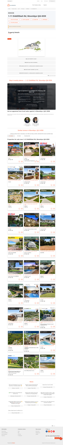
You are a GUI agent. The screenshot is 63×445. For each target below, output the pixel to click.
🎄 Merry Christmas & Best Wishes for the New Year (15, 393)
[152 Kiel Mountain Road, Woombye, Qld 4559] (15, 339)
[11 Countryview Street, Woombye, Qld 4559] (31, 268)
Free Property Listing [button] (36, 5)
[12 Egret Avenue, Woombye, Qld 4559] (47, 150)
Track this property (14, 22)
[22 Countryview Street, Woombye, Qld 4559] (47, 244)
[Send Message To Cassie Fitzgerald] (38, 256)
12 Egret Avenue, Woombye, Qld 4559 (46, 156)
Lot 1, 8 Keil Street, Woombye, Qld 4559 (47, 274)
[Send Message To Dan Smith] (38, 185)
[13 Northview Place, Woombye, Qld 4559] (31, 315)
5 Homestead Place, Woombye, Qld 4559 (14, 274)
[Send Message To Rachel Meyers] (22, 256)
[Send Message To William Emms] (54, 327)
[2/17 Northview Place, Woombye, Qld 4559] (47, 339)
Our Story (19, 434)
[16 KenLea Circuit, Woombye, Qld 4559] (15, 174)
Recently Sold (27, 135)
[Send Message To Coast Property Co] (54, 279)
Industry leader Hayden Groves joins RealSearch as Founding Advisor (31, 393)
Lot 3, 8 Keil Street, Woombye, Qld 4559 (14, 298)
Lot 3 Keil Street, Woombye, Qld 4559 (46, 227)
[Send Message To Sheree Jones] (22, 161)
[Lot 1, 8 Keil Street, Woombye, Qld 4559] (47, 268)
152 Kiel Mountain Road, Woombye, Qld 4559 (14, 346)
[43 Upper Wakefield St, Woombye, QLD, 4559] (47, 315)
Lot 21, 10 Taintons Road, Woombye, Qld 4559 (14, 204)
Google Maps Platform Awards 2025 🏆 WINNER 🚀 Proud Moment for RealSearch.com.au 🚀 (15, 402)
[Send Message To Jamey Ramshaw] (54, 185)
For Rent (19, 135)
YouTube (51, 431)
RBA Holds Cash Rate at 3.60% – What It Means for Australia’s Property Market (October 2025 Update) (47, 393)
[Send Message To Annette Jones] (54, 232)
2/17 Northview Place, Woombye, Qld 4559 (47, 345)
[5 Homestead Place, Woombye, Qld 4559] (15, 268)
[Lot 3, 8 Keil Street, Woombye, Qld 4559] (15, 292)
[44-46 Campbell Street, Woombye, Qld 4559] (31, 221)
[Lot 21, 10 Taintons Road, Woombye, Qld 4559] (15, 197)
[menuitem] (36, 5)
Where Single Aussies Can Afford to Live (15, 410)
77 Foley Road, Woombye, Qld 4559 (30, 369)
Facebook (47, 431)
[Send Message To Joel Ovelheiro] (38, 303)
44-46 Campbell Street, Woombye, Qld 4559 (31, 227)
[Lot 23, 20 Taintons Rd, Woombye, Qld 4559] (47, 362)
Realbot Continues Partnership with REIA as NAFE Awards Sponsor (31, 385)
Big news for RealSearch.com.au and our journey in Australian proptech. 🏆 (15, 385)
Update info (36, 19)
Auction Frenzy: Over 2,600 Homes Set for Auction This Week (47, 402)
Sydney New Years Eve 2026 (47, 384)
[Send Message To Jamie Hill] (38, 327)
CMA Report (45, 19)
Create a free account (34, 105)
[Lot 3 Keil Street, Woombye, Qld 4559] (47, 221)
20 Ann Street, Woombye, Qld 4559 (29, 156)
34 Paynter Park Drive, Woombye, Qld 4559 (47, 180)
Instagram (54, 431)
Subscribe (57, 438)
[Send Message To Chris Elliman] (22, 232)
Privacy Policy (4, 431)
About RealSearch (4, 434)
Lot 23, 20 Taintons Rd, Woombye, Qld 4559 (47, 369)
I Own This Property (14, 19)
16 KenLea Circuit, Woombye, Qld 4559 (14, 180)
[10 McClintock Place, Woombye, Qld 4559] (47, 292)
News (19, 431)
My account (37, 431)
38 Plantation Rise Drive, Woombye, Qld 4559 (30, 299)
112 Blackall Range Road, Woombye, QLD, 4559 (15, 369)
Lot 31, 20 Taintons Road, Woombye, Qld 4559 (30, 204)
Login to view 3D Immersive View (31, 104)
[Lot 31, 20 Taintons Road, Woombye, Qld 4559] (31, 197)
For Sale (11, 135)
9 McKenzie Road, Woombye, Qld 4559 (14, 227)
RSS (49, 431)
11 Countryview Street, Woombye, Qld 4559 (31, 274)
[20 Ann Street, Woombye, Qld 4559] (31, 150)
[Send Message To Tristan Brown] (54, 161)
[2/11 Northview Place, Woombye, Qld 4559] (15, 315)
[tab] (31, 58)
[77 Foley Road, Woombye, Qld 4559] (31, 362)
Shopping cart (38, 432)
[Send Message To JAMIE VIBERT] (54, 256)
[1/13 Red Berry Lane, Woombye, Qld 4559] (31, 174)
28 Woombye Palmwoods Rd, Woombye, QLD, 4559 (30, 346)
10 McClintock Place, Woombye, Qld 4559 (47, 298)
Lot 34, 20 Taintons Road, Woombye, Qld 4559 (47, 204)
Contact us (3, 435)
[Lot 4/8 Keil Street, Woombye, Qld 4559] (31, 244)
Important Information (52, 75)
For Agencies (20, 435)
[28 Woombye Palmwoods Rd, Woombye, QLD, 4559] (31, 339)
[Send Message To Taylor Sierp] (22, 185)
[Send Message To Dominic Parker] (54, 303)
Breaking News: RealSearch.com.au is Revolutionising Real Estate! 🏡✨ (31, 402)
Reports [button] (45, 5)
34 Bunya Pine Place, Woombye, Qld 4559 (15, 251)
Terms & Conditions (5, 432)
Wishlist (37, 434)
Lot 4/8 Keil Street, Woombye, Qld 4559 (30, 251)
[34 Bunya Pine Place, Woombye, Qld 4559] (15, 244)
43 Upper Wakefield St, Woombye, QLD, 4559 (47, 322)
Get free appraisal (26, 19)
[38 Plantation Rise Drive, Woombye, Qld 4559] (31, 292)
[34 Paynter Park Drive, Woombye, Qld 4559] (47, 174)
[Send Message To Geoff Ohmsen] (38, 161)
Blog (18, 432)
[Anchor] (53, 80)
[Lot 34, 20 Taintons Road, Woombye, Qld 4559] (47, 197)
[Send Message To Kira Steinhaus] (22, 209)
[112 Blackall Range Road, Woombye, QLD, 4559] (15, 362)
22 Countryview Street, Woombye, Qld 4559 (47, 251)
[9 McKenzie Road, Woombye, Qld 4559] (15, 221)
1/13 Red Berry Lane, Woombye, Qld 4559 (31, 180)
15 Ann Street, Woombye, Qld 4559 (13, 156)
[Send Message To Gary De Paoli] (38, 232)
